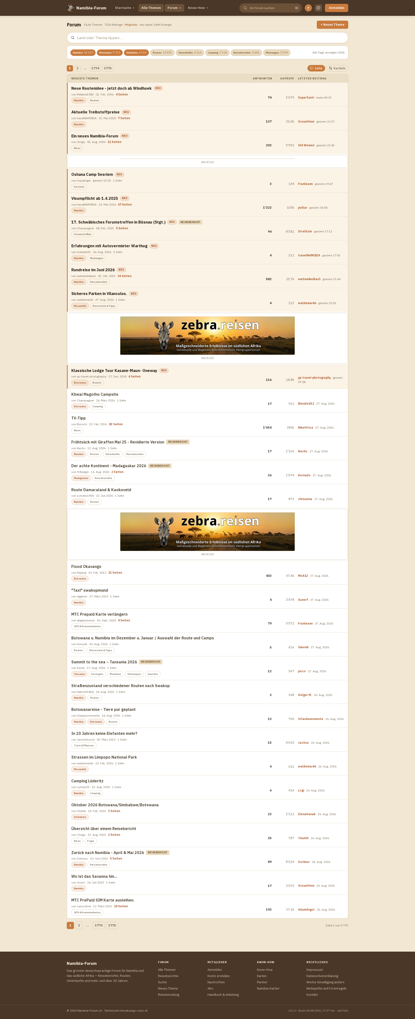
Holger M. (305, 695)
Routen (162, 52)
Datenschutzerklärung (322, 976)
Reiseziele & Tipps (104, 305)
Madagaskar (81, 478)
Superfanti (306, 97)
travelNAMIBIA (309, 255)
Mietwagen (277, 52)
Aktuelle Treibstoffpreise (95, 112)
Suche (162, 982)
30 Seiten (124, 276)
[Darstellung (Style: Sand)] (318, 8)
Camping (217, 52)
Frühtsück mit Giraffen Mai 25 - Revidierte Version (117, 442)
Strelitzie (305, 231)
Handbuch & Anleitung (223, 995)
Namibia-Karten (268, 988)
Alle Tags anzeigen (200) (328, 52)
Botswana (109, 52)
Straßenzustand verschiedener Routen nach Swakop (120, 685)
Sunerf (303, 599)
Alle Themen (151, 8)
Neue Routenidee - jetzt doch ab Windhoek (111, 88)
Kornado (304, 475)
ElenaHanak (307, 814)
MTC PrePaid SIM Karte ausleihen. (102, 900)
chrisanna (305, 499)
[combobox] (270, 8)
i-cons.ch (141, 1010)
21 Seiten (115, 572)
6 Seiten (134, 376)
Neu (158, 88)
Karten (262, 976)
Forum (173, 8)
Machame (115, 674)
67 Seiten (125, 204)
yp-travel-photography (314, 377)
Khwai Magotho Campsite (94, 394)
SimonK (303, 647)
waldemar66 (307, 303)
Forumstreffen (82, 234)
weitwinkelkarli (309, 279)
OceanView (306, 121)
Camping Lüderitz (87, 780)
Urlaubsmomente (310, 719)
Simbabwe (80, 817)
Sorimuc (304, 862)
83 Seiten (116, 424)
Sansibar (153, 674)
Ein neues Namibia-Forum (94, 136)
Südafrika (136, 52)
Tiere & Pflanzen (84, 745)
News (77, 148)
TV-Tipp (78, 418)
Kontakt (312, 995)
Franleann (305, 184)
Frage (90, 840)
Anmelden (336, 8)
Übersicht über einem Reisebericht (103, 828)
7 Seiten (124, 118)
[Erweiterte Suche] (296, 8)
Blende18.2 (306, 403)
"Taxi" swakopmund (89, 590)
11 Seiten (114, 142)
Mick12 (303, 575)
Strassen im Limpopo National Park (104, 757)
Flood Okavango (86, 566)
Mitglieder (131, 24)
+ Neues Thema (332, 25)
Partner (262, 982)
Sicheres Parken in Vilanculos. (99, 293)
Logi (301, 790)
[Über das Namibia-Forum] (70, 8)
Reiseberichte (246, 52)
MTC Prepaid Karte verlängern (99, 614)
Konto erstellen (219, 976)
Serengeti (97, 674)
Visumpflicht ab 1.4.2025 (94, 198)
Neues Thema (168, 988)
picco (302, 671)
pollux (302, 207)
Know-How (196, 8)
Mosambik (80, 305)
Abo (210, 988)
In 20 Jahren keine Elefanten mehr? (104, 733)
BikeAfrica (305, 427)
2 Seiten (117, 472)
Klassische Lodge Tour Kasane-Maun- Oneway (114, 370)
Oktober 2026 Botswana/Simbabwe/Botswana (115, 804)
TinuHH (303, 838)
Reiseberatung (168, 995)
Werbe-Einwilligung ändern (325, 982)
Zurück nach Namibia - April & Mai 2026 (107, 852)
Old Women (306, 145)
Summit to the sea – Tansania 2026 (104, 662)
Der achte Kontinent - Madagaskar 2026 (108, 465)
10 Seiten (121, 906)
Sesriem (79, 186)
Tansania (79, 674)
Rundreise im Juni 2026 (93, 269)
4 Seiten (122, 94)
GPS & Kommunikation (87, 626)
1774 (95, 68)
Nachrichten (216, 982)
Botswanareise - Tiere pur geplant (103, 709)
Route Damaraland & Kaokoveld (101, 489)
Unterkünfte (189, 52)
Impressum (314, 970)
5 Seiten (122, 228)
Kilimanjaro (134, 674)
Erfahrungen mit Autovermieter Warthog (109, 245)
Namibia (83, 52)
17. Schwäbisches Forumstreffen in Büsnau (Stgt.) (118, 222)
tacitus (303, 742)
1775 (108, 68)
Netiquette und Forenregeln (326, 988)
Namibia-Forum (91, 8)
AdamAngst (306, 909)
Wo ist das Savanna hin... (94, 876)
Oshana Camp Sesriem (92, 174)
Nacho (302, 451)
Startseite (123, 8)
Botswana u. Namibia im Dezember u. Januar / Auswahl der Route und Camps (142, 638)
